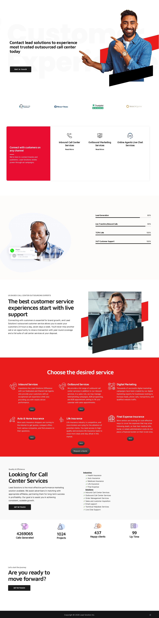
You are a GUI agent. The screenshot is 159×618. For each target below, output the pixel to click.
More (32, 409)
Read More (69, 149)
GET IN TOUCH (20, 507)
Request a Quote (80, 451)
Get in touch (20, 69)
